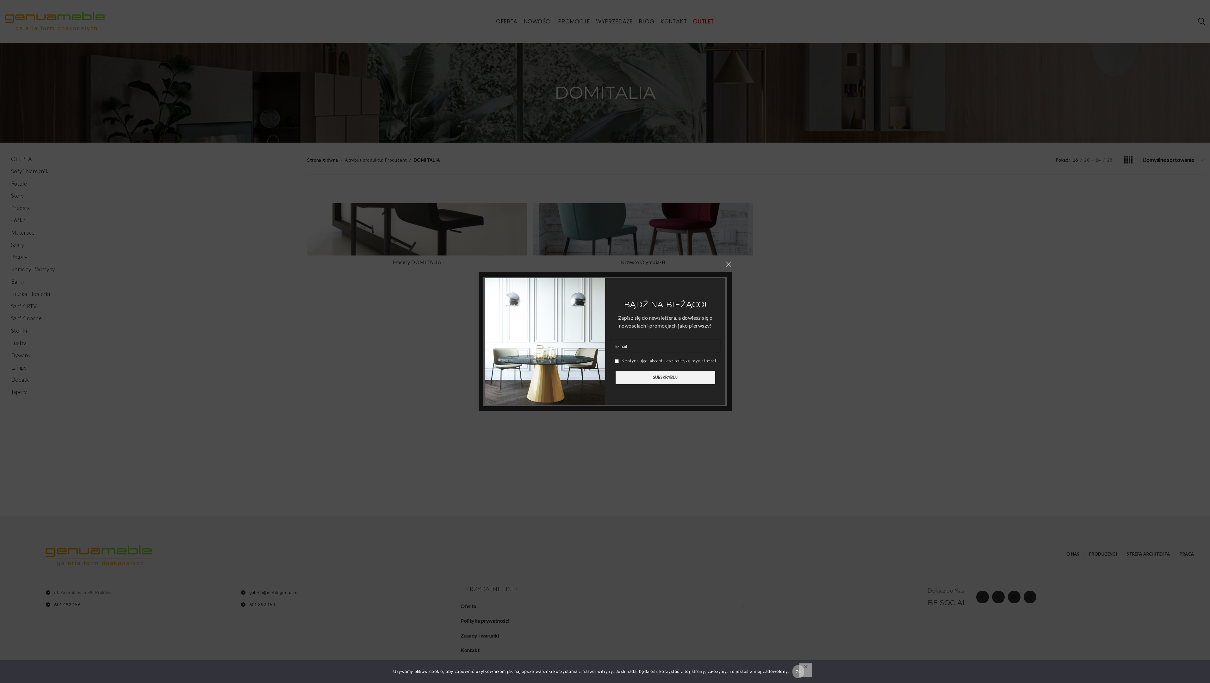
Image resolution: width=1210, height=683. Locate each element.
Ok (798, 671)
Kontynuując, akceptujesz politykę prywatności (668, 360)
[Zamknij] (728, 264)
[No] (805, 670)
